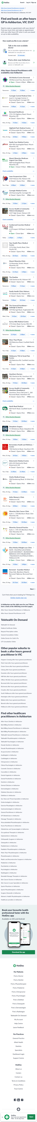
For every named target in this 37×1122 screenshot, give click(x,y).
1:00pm (22, 334)
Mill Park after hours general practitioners (13, 676)
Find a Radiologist (18, 1011)
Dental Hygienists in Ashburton (10, 775)
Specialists (18, 1050)
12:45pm (13, 334)
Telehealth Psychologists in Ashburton (12, 741)
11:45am (15, 272)
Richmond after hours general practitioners (14, 686)
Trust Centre (18, 1089)
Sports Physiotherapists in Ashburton (12, 889)
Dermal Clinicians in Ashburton (10, 785)
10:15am (22, 300)
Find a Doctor (18, 976)
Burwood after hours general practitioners (14, 683)
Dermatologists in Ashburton (9, 789)
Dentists (18, 1046)
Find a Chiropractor (18, 992)
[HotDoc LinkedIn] (18, 1100)
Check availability (8, 171)
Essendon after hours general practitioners (14, 673)
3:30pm (24, 272)
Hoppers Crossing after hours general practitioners (16, 659)
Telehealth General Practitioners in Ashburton (15, 735)
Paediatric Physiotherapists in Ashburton (13, 849)
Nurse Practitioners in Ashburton (11, 826)
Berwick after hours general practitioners (13, 703)
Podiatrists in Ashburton (8, 863)
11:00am (13, 471)
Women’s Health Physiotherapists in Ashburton (15, 896)
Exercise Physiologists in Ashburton (11, 805)
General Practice (18, 1038)
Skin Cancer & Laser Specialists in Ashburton (14, 883)
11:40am (22, 471)
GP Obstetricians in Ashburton (10, 815)
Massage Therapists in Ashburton (11, 819)
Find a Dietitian (18, 1000)
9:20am (22, 90)
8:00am (15, 506)
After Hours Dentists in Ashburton (11, 721)
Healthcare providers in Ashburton (11, 900)
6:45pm (19, 237)
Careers (18, 1073)
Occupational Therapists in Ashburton (12, 832)
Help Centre (18, 1023)
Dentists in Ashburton (7, 782)
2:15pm (24, 203)
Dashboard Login (18, 1054)
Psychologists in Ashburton (9, 869)
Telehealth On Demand (8, 625)
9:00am (13, 106)
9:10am (13, 90)
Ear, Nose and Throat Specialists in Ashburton (15, 799)
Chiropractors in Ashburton (9, 762)
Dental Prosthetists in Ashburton (11, 778)
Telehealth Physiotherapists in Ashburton (13, 738)
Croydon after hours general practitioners (13, 690)
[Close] (2, 1117)
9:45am (14, 316)
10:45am (15, 256)
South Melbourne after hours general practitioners (16, 693)
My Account (18, 1019)
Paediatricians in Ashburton (9, 846)
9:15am (22, 106)
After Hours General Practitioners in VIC (11, 10)
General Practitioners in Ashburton (11, 812)
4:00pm (13, 185)
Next (32, 589)
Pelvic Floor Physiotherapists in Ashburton (14, 852)
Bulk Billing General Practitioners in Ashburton (15, 728)
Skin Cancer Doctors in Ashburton (11, 879)
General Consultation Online (9, 635)
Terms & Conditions (18, 1081)
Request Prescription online (9, 631)
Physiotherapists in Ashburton (10, 856)
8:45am (15, 455)
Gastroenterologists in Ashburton (11, 809)
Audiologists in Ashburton (9, 755)
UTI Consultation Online (8, 641)
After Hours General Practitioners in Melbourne (15, 610)
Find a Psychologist (18, 996)
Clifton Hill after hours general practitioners (14, 680)
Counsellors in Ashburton (8, 772)
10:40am (24, 522)
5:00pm (22, 185)
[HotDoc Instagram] (22, 1100)
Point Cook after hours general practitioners (14, 663)
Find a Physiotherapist (18, 984)
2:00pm (24, 153)
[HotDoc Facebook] (15, 1100)
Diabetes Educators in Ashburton (11, 792)
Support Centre (18, 1058)
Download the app (18, 952)
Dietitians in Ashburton (8, 795)
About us (18, 1069)
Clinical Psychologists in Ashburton (11, 765)
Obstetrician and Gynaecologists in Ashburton (15, 829)
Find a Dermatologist (18, 1008)
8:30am (15, 137)
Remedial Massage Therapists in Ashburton (14, 876)
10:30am (24, 383)
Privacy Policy (18, 1085)
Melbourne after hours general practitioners (14, 707)
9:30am (15, 203)
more (32, 90)
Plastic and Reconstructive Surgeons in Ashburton (16, 859)
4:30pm (22, 350)
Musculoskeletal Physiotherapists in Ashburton (15, 822)
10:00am (24, 421)
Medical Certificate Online (9, 628)
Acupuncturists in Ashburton (9, 752)
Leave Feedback (18, 1027)
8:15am (24, 506)
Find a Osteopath (19, 1004)
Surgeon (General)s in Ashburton (11, 893)
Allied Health (18, 1042)
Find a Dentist (18, 980)
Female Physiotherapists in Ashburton (12, 748)
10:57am (24, 256)
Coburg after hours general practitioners (13, 670)
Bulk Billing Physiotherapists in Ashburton (13, 731)
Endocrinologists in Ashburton (10, 802)
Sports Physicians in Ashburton (10, 886)
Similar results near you (18, 598)
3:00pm (24, 564)
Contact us (18, 1077)
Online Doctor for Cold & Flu (10, 638)
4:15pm (13, 350)
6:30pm (11, 237)
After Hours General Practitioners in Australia (12, 8)
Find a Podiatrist (18, 988)
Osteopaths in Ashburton (8, 842)
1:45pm (15, 153)
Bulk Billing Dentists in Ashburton (11, 725)
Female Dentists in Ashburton (10, 745)
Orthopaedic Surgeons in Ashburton (12, 839)
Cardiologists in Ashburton (9, 758)
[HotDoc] (5, 2)
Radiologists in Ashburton (8, 873)
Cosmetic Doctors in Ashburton (10, 768)
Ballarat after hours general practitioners (13, 700)
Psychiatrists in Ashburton (9, 866)
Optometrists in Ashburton (9, 836)
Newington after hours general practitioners (14, 696)
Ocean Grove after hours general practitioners (15, 666)
